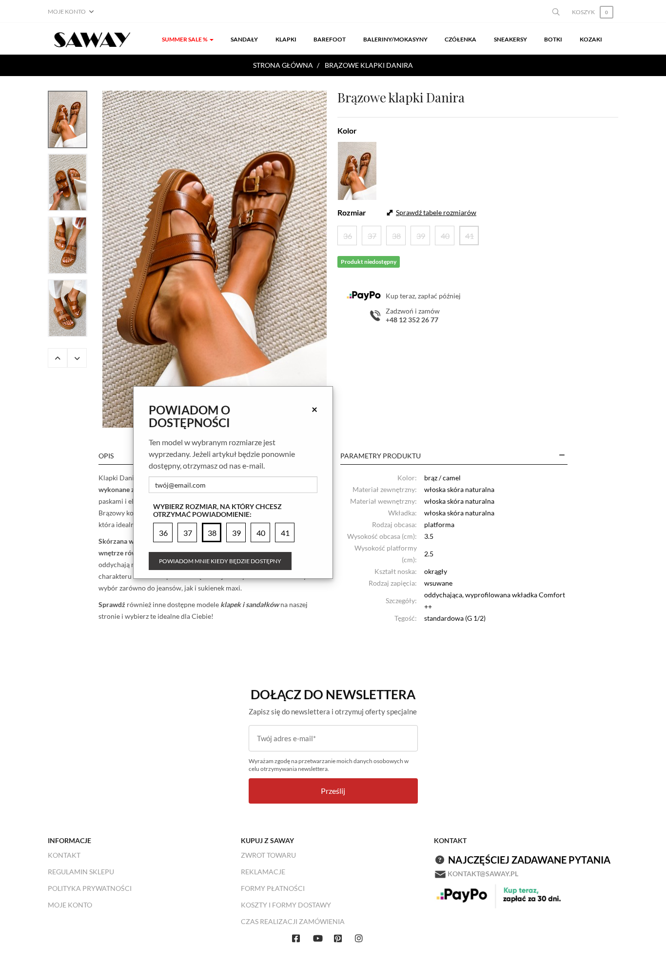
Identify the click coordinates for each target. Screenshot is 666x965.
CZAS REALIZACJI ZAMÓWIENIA (293, 921)
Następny (77, 358)
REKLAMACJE (263, 871)
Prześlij (333, 790)
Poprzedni (57, 358)
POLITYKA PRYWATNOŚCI (90, 888)
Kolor (347, 130)
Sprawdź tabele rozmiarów (436, 212)
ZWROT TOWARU (268, 855)
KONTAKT (64, 855)
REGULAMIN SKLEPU (81, 871)
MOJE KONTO (70, 905)
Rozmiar (351, 212)
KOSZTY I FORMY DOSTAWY (286, 905)
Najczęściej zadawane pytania (529, 859)
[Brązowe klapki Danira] (214, 259)
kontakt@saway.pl (483, 873)
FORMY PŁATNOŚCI (273, 888)
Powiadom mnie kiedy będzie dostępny (220, 561)
